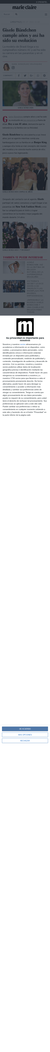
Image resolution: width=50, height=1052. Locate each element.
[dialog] (25, 684)
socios (22, 344)
